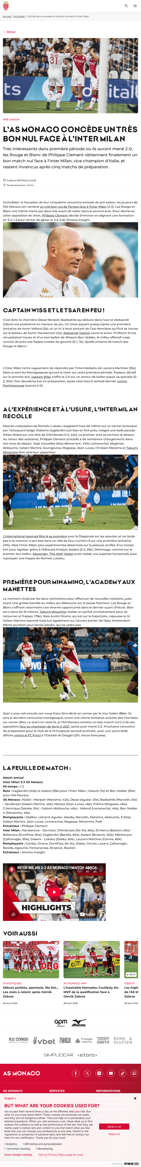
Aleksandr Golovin (76, 333)
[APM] (61, 1022)
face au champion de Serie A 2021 (44, 726)
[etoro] (87, 1055)
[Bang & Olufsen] (123, 1040)
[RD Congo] (18, 1040)
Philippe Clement (55, 215)
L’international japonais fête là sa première (35, 536)
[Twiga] (64, 1040)
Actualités (19, 16)
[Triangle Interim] (84, 1040)
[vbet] (44, 1040)
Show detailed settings (18, 1154)
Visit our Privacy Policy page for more (60, 1154)
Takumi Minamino (52, 612)
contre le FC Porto (27, 735)
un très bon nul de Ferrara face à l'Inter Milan (73, 206)
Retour (11, 31)
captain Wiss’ (41, 377)
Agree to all (114, 1126)
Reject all (114, 1134)
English (9, 1098)
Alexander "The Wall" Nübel (52, 554)
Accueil (7, 16)
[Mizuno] (78, 1022)
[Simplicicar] (58, 1055)
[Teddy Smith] (103, 1040)
